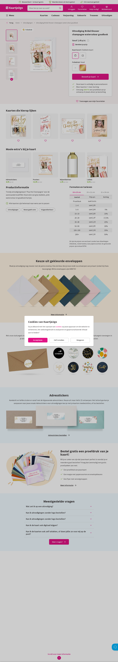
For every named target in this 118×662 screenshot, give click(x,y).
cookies (59, 326)
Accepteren (37, 340)
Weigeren (80, 340)
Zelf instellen (59, 340)
